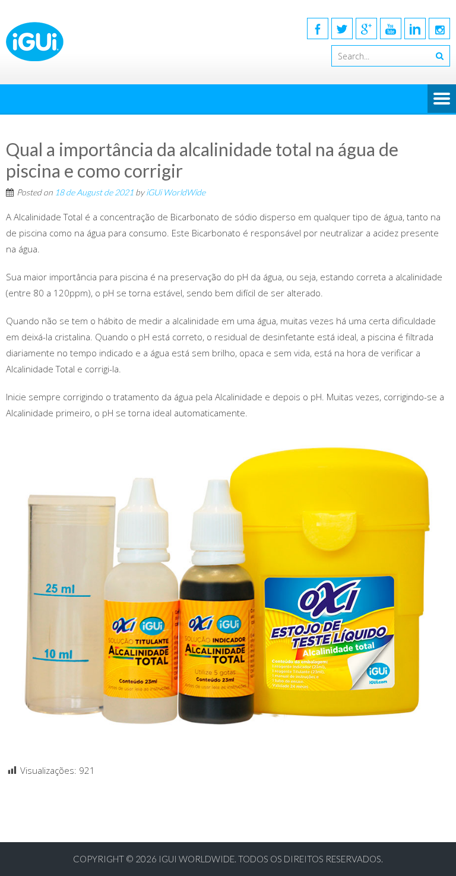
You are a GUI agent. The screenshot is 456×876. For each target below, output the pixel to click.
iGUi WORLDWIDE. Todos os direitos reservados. (271, 858)
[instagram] (439, 28)
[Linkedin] (415, 28)
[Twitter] (342, 28)
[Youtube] (390, 28)
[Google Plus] (366, 28)
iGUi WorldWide (175, 192)
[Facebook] (317, 28)
